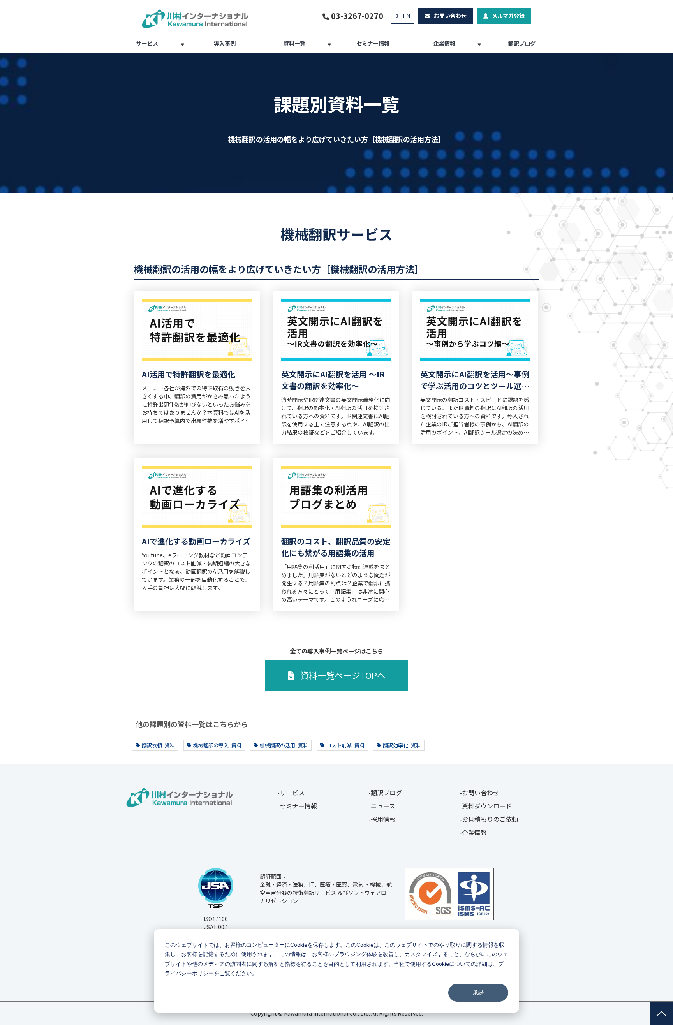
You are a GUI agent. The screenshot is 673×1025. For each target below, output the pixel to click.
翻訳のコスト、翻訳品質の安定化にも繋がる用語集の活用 (335, 546)
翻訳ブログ (522, 43)
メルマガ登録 (508, 15)
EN (406, 15)
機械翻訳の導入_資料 (217, 745)
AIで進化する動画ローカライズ (196, 541)
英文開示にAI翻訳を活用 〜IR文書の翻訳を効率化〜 (333, 379)
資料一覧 (294, 43)
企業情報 (444, 43)
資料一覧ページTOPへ (343, 675)
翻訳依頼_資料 (158, 745)
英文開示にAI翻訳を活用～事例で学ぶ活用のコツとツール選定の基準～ (474, 380)
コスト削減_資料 (345, 745)
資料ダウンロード (487, 805)
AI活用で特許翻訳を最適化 (188, 374)
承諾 (478, 992)
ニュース (383, 805)
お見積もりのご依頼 (490, 819)
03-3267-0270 (357, 16)
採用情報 (383, 819)
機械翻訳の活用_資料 (284, 745)
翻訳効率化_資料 (402, 745)
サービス (147, 43)
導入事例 (225, 43)
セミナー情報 (373, 43)
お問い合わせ (450, 15)
